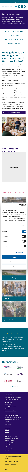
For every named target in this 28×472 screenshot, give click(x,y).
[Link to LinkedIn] (19, 6)
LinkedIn (7, 430)
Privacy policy (8, 403)
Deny (14, 266)
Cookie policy (8, 405)
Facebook (7, 428)
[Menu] (16, 6)
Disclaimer (7, 409)
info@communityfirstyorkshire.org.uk (12, 1)
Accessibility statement (11, 407)
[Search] (13, 6)
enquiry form (7, 348)
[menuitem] (13, 6)
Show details (19, 252)
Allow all (14, 257)
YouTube (7, 432)
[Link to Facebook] (22, 6)
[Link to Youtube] (25, 6)
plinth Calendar (14, 167)
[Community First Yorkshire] (11, 6)
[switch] (24, 236)
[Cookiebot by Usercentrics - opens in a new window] (19, 205)
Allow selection (14, 261)
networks (17, 83)
